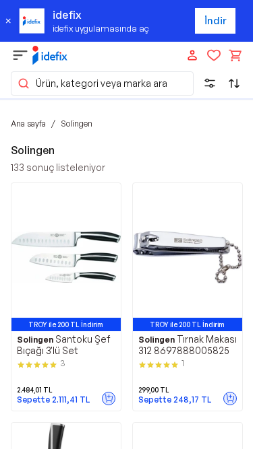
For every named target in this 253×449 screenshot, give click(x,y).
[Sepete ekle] (108, 398)
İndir (215, 20)
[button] (102, 83)
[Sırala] (234, 83)
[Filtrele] (210, 83)
